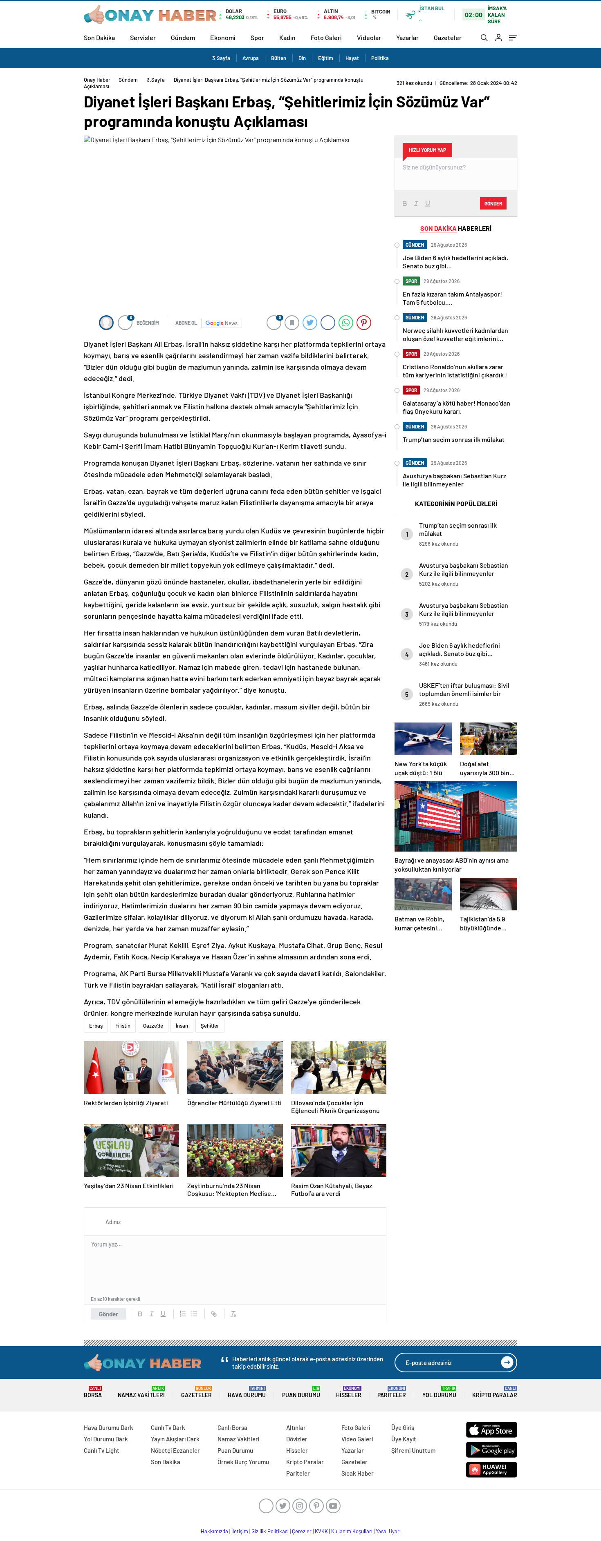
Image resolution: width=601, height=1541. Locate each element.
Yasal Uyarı (388, 1531)
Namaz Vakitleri (141, 1392)
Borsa (93, 1392)
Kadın (287, 37)
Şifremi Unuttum (413, 1450)
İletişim (239, 1531)
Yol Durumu (439, 1392)
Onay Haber (97, 79)
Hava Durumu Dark (108, 1427)
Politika (380, 58)
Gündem (183, 37)
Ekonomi (222, 37)
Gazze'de (153, 1025)
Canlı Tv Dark (168, 1427)
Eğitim (325, 58)
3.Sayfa (221, 58)
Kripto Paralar (494, 1392)
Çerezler (302, 1531)
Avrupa (250, 58)
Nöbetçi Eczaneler (175, 1450)
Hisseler (348, 1392)
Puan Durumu (301, 1392)
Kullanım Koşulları (351, 1531)
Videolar (369, 37)
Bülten (278, 58)
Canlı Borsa (232, 1427)
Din (302, 58)
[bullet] (194, 1314)
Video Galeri (357, 1439)
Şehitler (210, 1025)
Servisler (143, 37)
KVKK (321, 1531)
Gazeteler (448, 37)
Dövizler (296, 1439)
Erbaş (96, 1025)
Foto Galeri (326, 37)
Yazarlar (407, 37)
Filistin (122, 1025)
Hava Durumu (247, 1392)
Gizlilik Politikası (270, 1531)
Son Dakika (99, 37)
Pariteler (391, 1392)
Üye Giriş (402, 1427)
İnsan (182, 1025)
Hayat (352, 58)
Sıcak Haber (357, 1473)
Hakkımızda (214, 1531)
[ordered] (182, 1314)
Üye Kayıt (403, 1439)
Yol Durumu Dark (106, 1439)
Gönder (108, 1314)
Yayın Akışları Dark (175, 1439)
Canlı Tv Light (101, 1450)
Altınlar (296, 1427)
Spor (257, 37)
